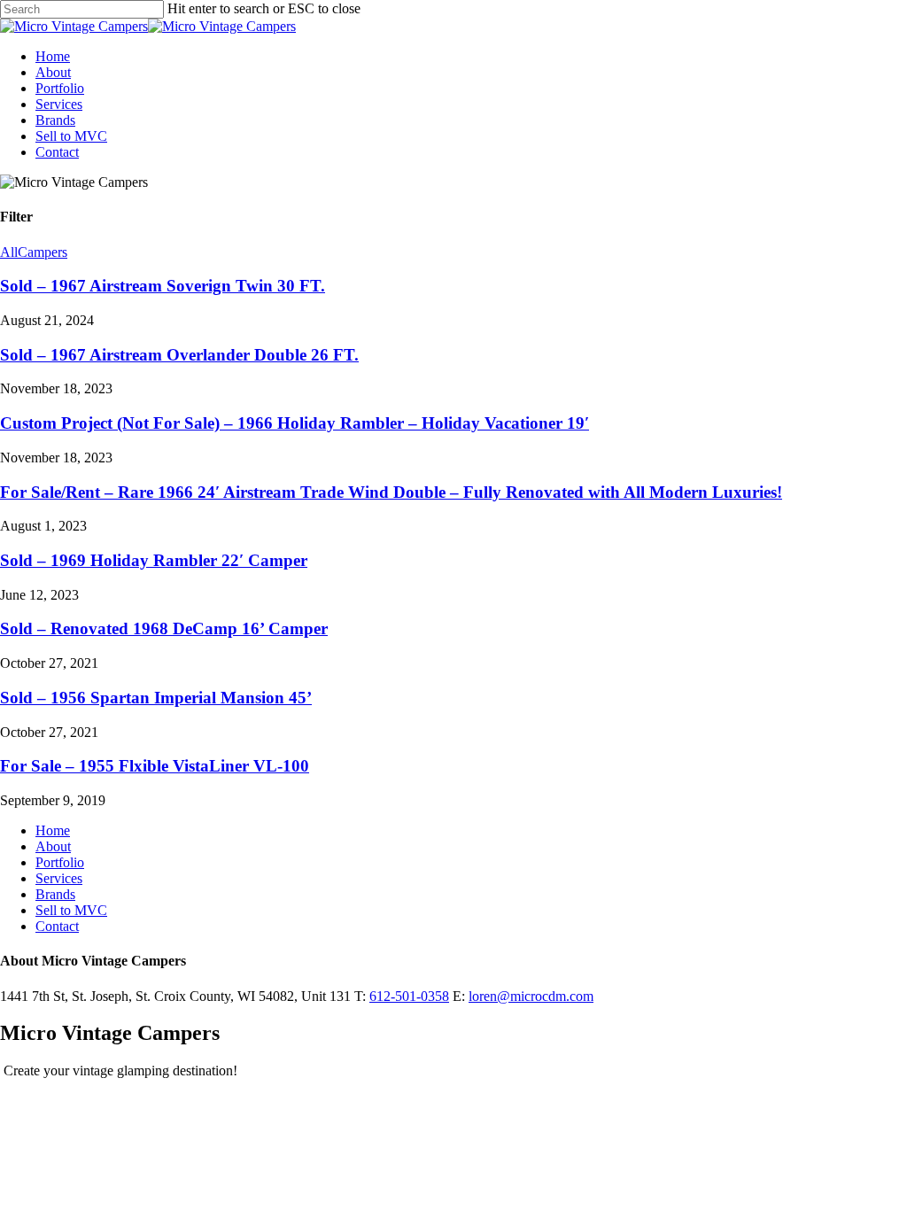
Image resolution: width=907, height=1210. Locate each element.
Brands (55, 894)
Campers (42, 252)
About (53, 846)
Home (52, 830)
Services (58, 878)
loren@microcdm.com (531, 996)
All (9, 252)
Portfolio (59, 862)
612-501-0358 (409, 996)
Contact (57, 926)
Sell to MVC (71, 910)
